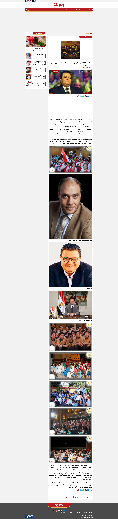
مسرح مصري (77, 497)
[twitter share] (86, 96)
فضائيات (75, 10)
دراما (87, 10)
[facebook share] (88, 96)
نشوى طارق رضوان (87, 68)
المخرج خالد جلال (83, 495)
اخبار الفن (52, 495)
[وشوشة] (59, 5)
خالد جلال (90, 495)
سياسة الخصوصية (85, 515)
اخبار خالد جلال (76, 495)
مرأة (66, 10)
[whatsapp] (78, 96)
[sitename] (59, 505)
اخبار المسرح (83, 497)
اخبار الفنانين (89, 497)
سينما (83, 10)
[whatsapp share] (83, 96)
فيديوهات (71, 10)
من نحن (90, 515)
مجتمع (63, 10)
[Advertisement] (59, 22)
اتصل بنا (78, 515)
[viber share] (81, 96)
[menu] (29, 10)
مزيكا (80, 10)
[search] (26, 10)
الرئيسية (91, 10)
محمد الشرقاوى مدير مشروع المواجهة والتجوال (64, 495)
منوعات (59, 10)
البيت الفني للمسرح (69, 497)
